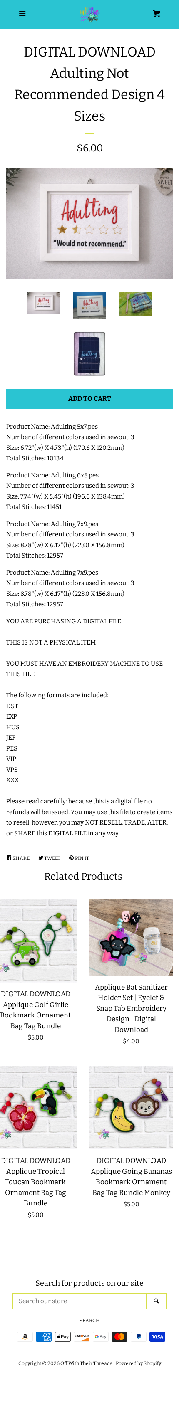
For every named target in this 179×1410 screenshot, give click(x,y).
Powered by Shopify (138, 1363)
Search (90, 1321)
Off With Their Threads (86, 1363)
